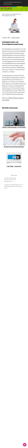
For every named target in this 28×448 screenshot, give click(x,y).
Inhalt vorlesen (15, 37)
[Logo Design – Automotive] (14, 164)
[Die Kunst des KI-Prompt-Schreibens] (14, 144)
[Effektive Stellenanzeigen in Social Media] (14, 125)
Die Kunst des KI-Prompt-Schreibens (14, 147)
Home (3, 14)
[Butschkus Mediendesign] (6, 9)
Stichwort (8, 14)
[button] (22, 9)
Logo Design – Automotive (14, 166)
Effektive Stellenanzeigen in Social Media (14, 127)
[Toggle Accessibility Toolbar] (25, 445)
